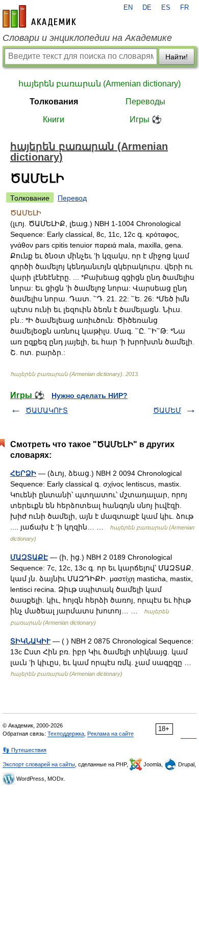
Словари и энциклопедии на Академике (87, 38)
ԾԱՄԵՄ (167, 410)
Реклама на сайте (110, 734)
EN (128, 7)
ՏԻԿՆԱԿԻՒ (30, 641)
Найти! (176, 57)
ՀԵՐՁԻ (23, 473)
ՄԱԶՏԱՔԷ (29, 557)
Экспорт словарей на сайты (39, 764)
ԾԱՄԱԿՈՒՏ (47, 410)
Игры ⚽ (146, 119)
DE (147, 7)
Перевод (72, 198)
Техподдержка (65, 734)
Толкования (54, 101)
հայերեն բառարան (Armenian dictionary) (99, 83)
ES (165, 7)
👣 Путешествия (24, 750)
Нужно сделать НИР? (90, 395)
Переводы (145, 101)
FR (184, 7)
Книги (53, 119)
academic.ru (39, 16)
